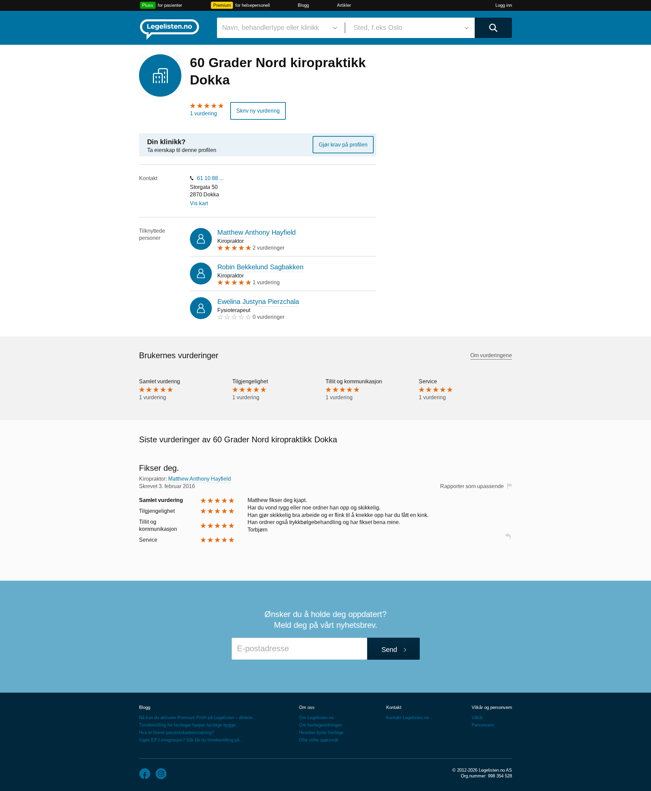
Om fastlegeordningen (320, 725)
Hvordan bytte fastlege (321, 732)
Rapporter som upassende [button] (472, 486)
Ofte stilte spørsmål (318, 739)
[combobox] (278, 28)
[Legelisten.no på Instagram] (161, 773)
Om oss (307, 707)
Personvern (483, 725)
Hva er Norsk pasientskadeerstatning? (176, 732)
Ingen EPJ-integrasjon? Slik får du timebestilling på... (191, 739)
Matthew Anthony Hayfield (256, 232)
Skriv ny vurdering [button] (258, 111)
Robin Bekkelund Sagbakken (260, 267)
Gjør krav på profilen (343, 145)
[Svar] (508, 539)
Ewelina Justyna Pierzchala (258, 301)
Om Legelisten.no (316, 717)
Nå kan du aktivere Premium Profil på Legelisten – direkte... (197, 717)
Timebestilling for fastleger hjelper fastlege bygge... (189, 725)
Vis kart (199, 203)
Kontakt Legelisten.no (407, 717)
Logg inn (503, 5)
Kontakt (393, 707)
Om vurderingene (491, 355)
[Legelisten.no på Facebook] (145, 773)
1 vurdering (203, 113)
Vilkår (477, 717)
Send (389, 649)
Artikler (344, 5)
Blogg (303, 5)
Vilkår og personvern (492, 707)
